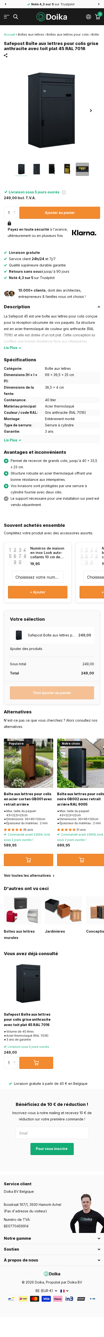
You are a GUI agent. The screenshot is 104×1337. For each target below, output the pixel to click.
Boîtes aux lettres (31, 34)
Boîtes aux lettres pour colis (68, 34)
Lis (10, 348)
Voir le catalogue (6, 17)
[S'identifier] (88, 17)
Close (52, 1238)
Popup (64, 192)
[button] (5, 4)
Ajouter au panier (60, 213)
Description (17, 306)
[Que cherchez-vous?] (15, 16)
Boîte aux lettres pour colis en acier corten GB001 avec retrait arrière (28, 799)
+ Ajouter (37, 592)
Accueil (9, 34)
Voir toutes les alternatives (28, 875)
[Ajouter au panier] (28, 860)
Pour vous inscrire (52, 1149)
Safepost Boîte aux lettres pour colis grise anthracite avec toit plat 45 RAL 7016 (27, 1019)
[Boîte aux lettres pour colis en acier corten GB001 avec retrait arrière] (28, 763)
